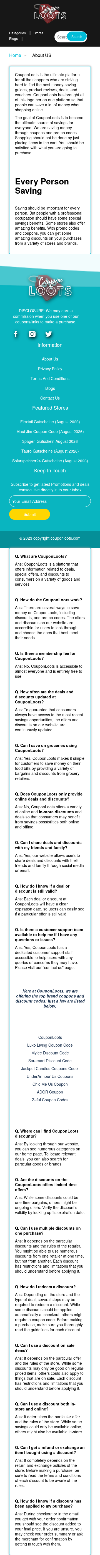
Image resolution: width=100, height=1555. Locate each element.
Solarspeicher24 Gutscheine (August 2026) (50, 460)
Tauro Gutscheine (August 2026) (50, 451)
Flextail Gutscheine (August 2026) (50, 421)
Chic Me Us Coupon (50, 1084)
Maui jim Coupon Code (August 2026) (50, 431)
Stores (38, 32)
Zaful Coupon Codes (50, 1099)
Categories (17, 32)
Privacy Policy (50, 368)
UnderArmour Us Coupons (50, 1076)
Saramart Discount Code (50, 1060)
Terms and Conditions (50, 378)
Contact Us (50, 398)
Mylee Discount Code (50, 1053)
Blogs (13, 38)
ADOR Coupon (50, 1092)
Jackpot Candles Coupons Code (50, 1068)
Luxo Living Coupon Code (50, 1045)
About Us (50, 359)
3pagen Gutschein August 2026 (50, 441)
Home (15, 55)
